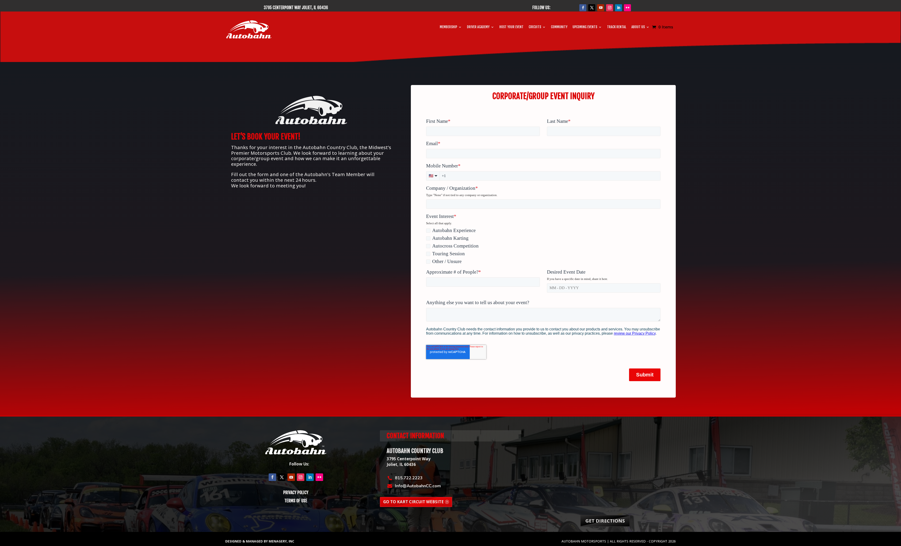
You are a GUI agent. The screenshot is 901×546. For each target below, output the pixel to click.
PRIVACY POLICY (295, 492)
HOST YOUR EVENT (511, 27)
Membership (448, 27)
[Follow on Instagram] (609, 7)
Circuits (535, 27)
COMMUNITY (559, 27)
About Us (638, 27)
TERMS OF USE (295, 500)
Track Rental (616, 27)
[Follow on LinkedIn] (618, 7)
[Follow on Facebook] (582, 7)
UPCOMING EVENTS (585, 27)
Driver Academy (478, 27)
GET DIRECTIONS (605, 521)
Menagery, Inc (281, 541)
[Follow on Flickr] (627, 7)
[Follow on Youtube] (600, 7)
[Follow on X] (591, 7)
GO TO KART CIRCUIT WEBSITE (413, 501)
